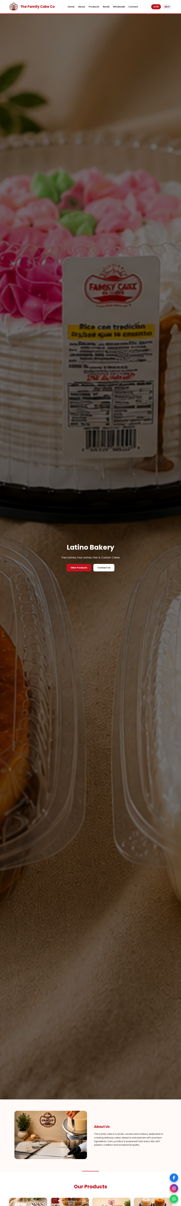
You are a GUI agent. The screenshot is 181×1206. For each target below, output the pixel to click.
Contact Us (103, 567)
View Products (79, 567)
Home (71, 6)
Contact (133, 6)
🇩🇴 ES (167, 6)
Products (94, 6)
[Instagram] (174, 1188)
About (81, 6)
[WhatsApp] (174, 1199)
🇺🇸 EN (156, 6)
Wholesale (119, 6)
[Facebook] (174, 1177)
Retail (106, 6)
